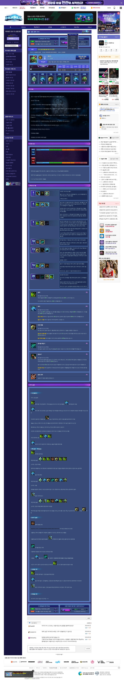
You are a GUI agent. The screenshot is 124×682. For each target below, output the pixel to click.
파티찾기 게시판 (10, 88)
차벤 (7, 146)
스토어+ (117, 57)
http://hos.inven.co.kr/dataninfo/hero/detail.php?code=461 (45, 528)
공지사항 (92, 668)
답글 (86, 627)
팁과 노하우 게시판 (11, 59)
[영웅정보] (23, 27)
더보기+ (117, 36)
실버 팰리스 (9, 168)
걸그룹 (7, 149)
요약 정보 (73, 36)
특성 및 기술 (73, 43)
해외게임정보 (9, 154)
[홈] (10, 27)
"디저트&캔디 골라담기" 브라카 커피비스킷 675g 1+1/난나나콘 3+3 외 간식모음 (109, 213)
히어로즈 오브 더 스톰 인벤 (13, 31)
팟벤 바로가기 (9, 141)
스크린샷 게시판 (10, 80)
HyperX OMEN (9, 162)
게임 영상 (8, 157)
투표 (55, 41)
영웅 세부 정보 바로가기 (82, 57)
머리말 (73, 39)
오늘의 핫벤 (9, 122)
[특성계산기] (36, 27)
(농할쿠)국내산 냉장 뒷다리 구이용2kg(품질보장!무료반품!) (109, 216)
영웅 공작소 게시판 (11, 91)
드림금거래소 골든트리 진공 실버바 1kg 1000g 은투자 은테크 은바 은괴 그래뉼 (109, 210)
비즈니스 (38, 668)
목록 (89, 618)
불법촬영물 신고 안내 (74, 668)
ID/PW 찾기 (16, 42)
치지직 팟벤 (9, 62)
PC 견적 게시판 (10, 130)
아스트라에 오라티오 (11, 176)
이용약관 (45, 668)
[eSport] (89, 27)
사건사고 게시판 (10, 94)
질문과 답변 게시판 (11, 74)
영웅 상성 (73, 41)
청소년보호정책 (63, 668)
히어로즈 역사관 (10, 85)
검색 (19, 46)
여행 (7, 151)
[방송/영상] (76, 27)
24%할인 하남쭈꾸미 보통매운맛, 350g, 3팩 (109, 219)
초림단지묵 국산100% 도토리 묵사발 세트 (109, 207)
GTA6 (7, 179)
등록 (88, 648)
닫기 (33, 671)
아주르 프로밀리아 (10, 173)
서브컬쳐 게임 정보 (11, 160)
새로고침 (115, 132)
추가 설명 (73, 45)
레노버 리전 (9, 165)
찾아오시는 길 (84, 668)
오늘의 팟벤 (9, 125)
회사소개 (31, 668)
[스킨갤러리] (63, 27)
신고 (90, 627)
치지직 (7, 143)
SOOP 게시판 (9, 64)
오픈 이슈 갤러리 (10, 119)
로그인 (109, 8)
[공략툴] (50, 27)
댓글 (73, 47)
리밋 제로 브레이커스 (11, 171)
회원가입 (9, 42)
